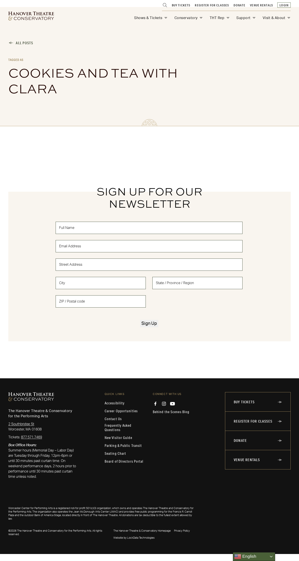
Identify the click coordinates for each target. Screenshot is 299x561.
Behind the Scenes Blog (171, 412)
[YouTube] (172, 403)
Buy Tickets (181, 5)
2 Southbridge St (21, 424)
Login (284, 5)
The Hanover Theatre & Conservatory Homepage (142, 530)
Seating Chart (115, 453)
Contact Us (113, 419)
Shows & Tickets (148, 18)
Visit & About (274, 18)
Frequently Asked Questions (118, 427)
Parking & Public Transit (123, 445)
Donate (239, 5)
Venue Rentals (261, 5)
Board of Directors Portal (124, 461)
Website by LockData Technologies (134, 537)
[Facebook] (155, 403)
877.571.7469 (31, 437)
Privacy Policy (182, 530)
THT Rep (217, 18)
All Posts (24, 43)
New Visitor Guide (118, 437)
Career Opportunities (121, 411)
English (248, 556)
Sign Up (149, 323)
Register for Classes (212, 5)
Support (243, 18)
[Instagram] (164, 403)
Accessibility (115, 403)
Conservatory (186, 18)
